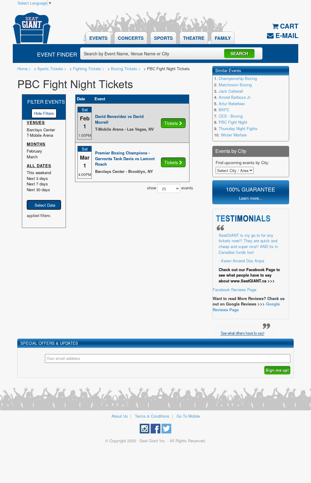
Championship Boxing (238, 78)
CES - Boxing (231, 116)
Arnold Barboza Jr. (235, 97)
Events (98, 38)
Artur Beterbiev (232, 103)
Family (223, 38)
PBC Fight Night (233, 122)
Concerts (131, 38)
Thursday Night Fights (238, 128)
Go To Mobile (188, 416)
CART (288, 26)
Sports (163, 38)
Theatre (193, 38)
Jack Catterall (231, 91)
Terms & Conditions (152, 416)
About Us (119, 416)
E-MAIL (286, 35)
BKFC (224, 109)
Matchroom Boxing (235, 85)
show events (168, 188)
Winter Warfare (234, 135)
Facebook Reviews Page (246, 262)
